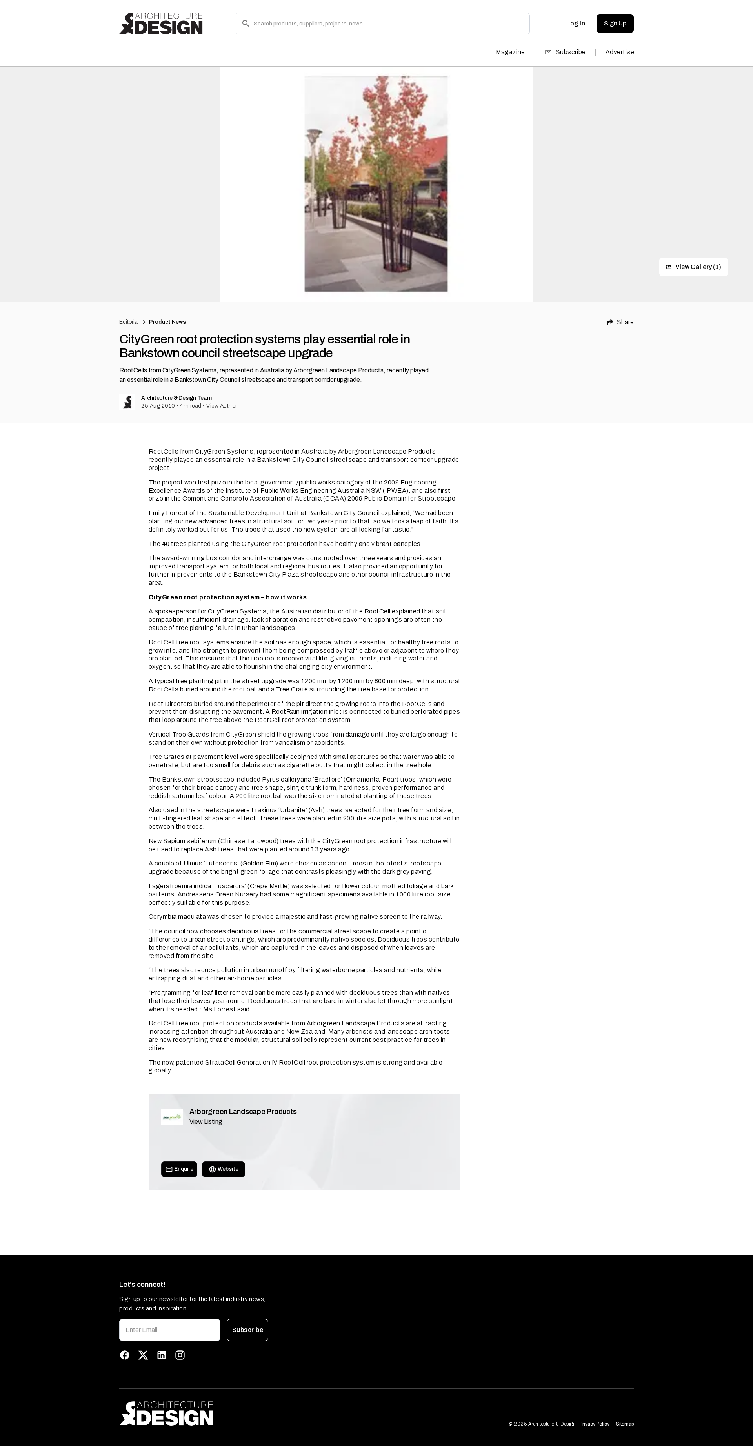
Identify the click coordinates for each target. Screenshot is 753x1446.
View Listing (205, 1121)
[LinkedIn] (161, 1355)
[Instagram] (180, 1355)
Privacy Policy (594, 1424)
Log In (575, 23)
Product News (167, 322)
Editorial (129, 322)
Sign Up (615, 23)
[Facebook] (124, 1355)
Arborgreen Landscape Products (387, 451)
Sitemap (625, 1424)
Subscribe (571, 52)
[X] (143, 1355)
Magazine (510, 52)
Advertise (620, 52)
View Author (221, 406)
